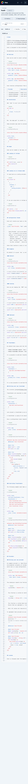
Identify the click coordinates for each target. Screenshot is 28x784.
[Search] (21, 2)
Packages (4, 8)
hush (3, 10)
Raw (25, 29)
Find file (18, 29)
